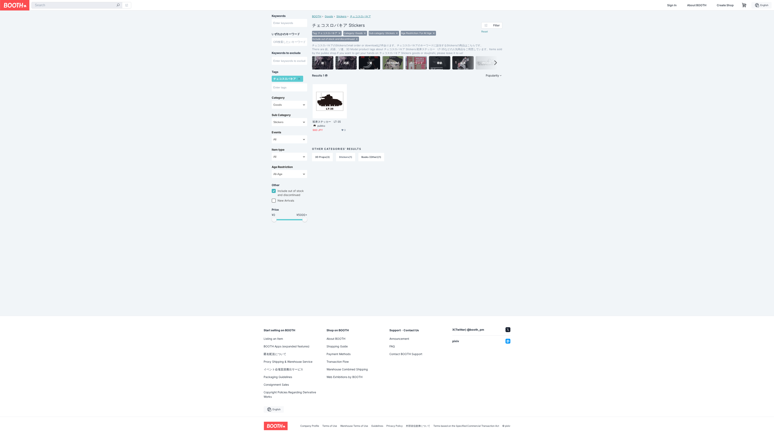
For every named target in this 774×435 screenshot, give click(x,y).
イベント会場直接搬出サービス (283, 369)
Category (278, 97)
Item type (278, 149)
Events (276, 132)
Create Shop (725, 5)
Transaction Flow (338, 361)
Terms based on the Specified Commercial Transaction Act (466, 426)
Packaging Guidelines (278, 377)
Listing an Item (273, 338)
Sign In (672, 5)
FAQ (392, 346)
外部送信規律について (418, 426)
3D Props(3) (322, 156)
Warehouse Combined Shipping (347, 369)
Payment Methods (339, 354)
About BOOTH (696, 5)
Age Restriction (282, 167)
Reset (484, 31)
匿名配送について (275, 354)
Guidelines (377, 426)
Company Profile (309, 426)
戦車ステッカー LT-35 (327, 121)
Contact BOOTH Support (405, 354)
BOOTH (316, 16)
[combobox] (76, 5)
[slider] (274, 219)
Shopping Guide (337, 346)
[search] (118, 5)
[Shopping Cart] (744, 5)
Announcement (399, 338)
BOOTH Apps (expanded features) (286, 346)
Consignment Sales (276, 384)
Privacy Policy (394, 426)
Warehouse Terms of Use (354, 426)
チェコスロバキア (360, 16)
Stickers (341, 16)
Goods (329, 16)
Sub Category (281, 115)
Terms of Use (329, 426)
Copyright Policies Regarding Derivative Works (290, 394)
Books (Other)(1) (371, 156)
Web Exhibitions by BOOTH (344, 377)
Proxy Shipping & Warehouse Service (288, 361)
